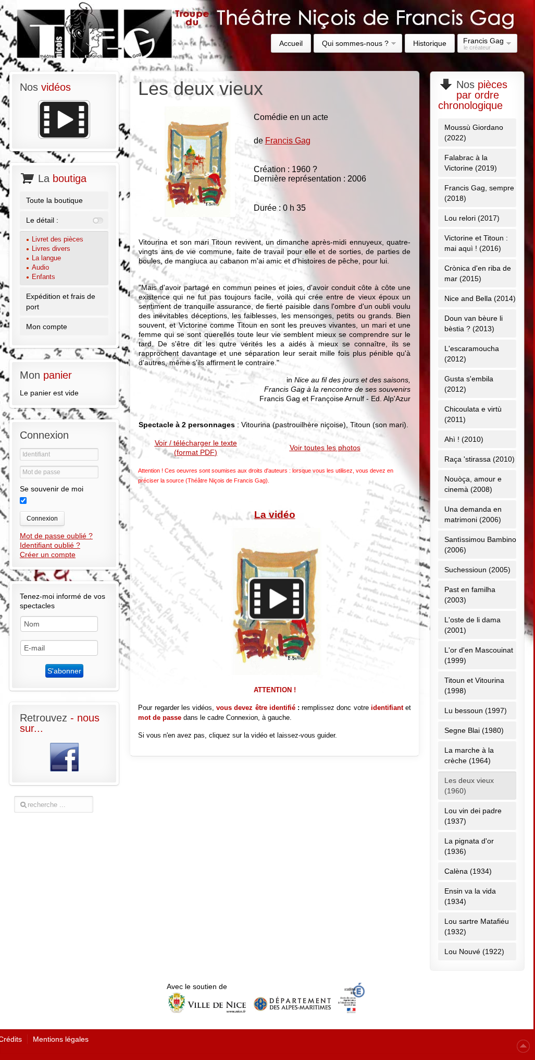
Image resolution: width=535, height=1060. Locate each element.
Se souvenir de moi (51, 489)
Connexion (42, 518)
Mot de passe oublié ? (56, 536)
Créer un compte (48, 554)
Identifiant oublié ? (50, 545)
